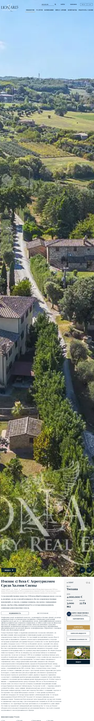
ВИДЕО (78, 662)
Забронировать (78, 619)
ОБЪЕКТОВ (30, 10)
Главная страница (6, 589)
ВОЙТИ (63, 4)
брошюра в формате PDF (78, 639)
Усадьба (16, 589)
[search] (55, 4)
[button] (87, 582)
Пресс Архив (60, 10)
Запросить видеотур (78, 633)
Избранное (73, 4)
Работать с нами (86, 10)
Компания (49, 10)
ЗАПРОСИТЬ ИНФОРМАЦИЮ (78, 628)
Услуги (39, 10)
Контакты (72, 10)
